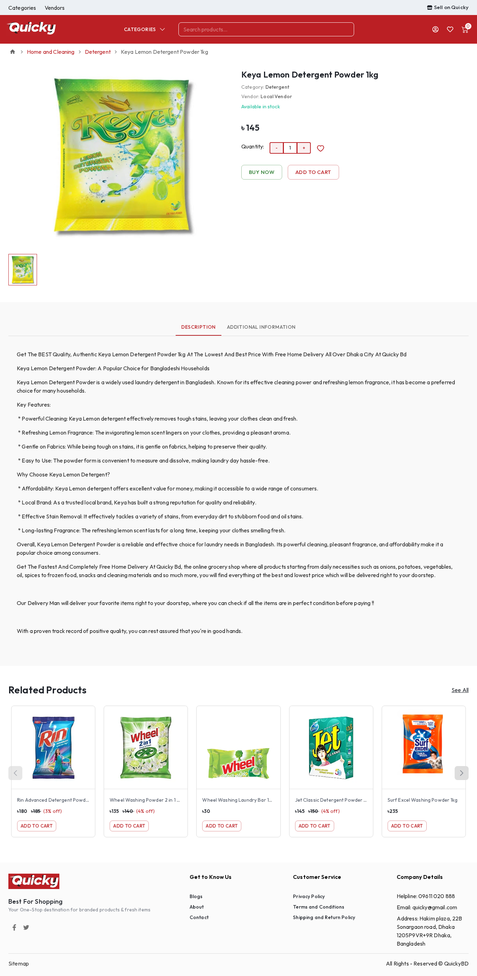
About (197, 907)
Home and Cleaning (51, 51)
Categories (140, 29)
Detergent (98, 51)
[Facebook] (14, 927)
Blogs (196, 896)
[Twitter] (26, 927)
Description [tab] (198, 327)
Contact (199, 917)
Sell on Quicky (451, 7)
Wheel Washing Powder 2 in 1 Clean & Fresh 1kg (163, 800)
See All (460, 689)
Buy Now (261, 172)
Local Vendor (276, 96)
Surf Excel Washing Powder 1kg (423, 800)
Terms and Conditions (318, 907)
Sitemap (18, 963)
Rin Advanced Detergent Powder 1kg (58, 800)
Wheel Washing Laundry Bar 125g (239, 800)
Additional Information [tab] (261, 327)
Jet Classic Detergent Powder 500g (335, 800)
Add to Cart (313, 172)
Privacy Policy (309, 896)
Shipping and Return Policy (324, 917)
